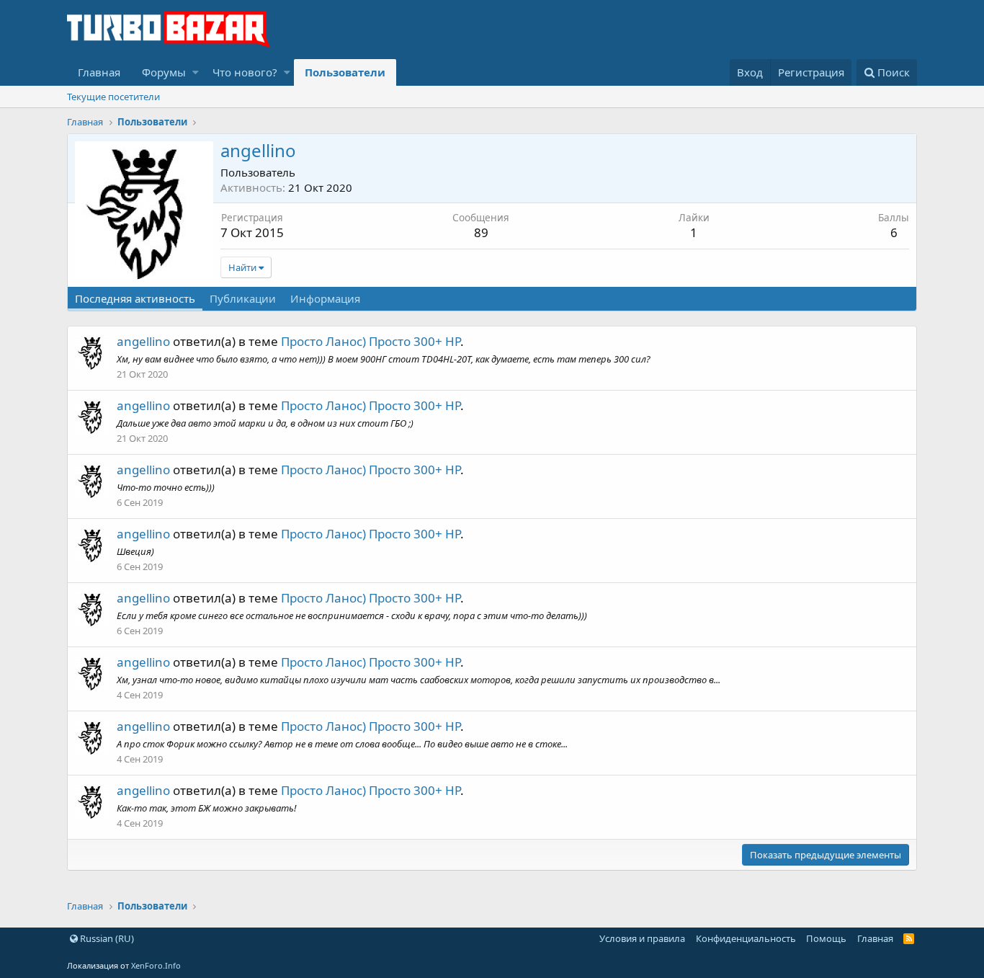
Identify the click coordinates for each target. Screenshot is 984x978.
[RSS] (908, 938)
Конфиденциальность (746, 938)
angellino (143, 341)
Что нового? (245, 72)
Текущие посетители (113, 96)
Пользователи (345, 72)
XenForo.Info (156, 965)
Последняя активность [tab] (135, 298)
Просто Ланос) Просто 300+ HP (370, 341)
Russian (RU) (106, 938)
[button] (195, 72)
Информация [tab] (325, 298)
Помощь (826, 938)
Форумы (164, 72)
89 (481, 232)
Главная (99, 72)
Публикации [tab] (243, 298)
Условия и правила (642, 938)
